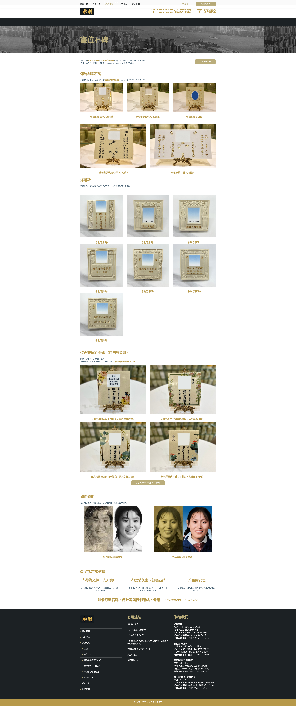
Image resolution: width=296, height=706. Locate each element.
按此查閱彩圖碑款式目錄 (125, 362)
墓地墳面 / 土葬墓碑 (92, 666)
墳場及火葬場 (133, 624)
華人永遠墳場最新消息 (136, 630)
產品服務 (109, 4)
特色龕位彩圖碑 (107, 60)
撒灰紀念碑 (88, 677)
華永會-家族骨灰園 (92, 672)
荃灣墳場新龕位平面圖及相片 (139, 649)
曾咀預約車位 (133, 660)
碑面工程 (123, 4)
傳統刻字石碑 (93, 60)
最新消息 (96, 4)
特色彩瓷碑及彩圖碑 (92, 660)
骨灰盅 (87, 649)
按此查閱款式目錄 (111, 80)
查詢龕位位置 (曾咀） (136, 635)
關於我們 (84, 4)
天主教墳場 (132, 655)
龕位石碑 (87, 654)
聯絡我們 (136, 4)
